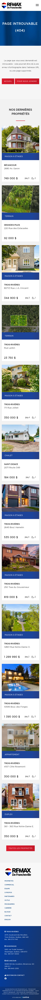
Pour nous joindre (27, 81)
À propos (8, 892)
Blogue (7, 912)
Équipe (7, 888)
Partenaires (9, 896)
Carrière (8, 908)
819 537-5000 (13, 954)
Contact (8, 915)
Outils (7, 900)
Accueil (8, 81)
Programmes (10, 904)
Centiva (25, 997)
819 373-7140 (13, 939)
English (8, 919)
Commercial (9, 884)
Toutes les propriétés (21, 848)
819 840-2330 (13, 968)
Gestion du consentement (29, 994)
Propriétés (9, 881)
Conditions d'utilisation (10, 994)
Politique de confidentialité (27, 992)
